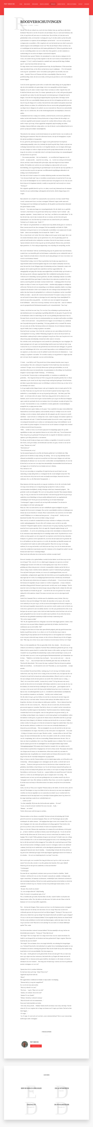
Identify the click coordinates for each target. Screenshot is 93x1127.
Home (20, 4)
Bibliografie (27, 4)
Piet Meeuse (9, 4)
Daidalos (31, 1105)
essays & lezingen (44, 4)
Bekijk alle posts (36, 1046)
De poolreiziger (61, 1105)
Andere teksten (61, 4)
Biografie (87, 4)
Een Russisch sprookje (31, 1088)
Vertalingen (35, 4)
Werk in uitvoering (71, 4)
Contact (80, 4)
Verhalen (53, 4)
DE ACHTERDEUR (62, 1088)
